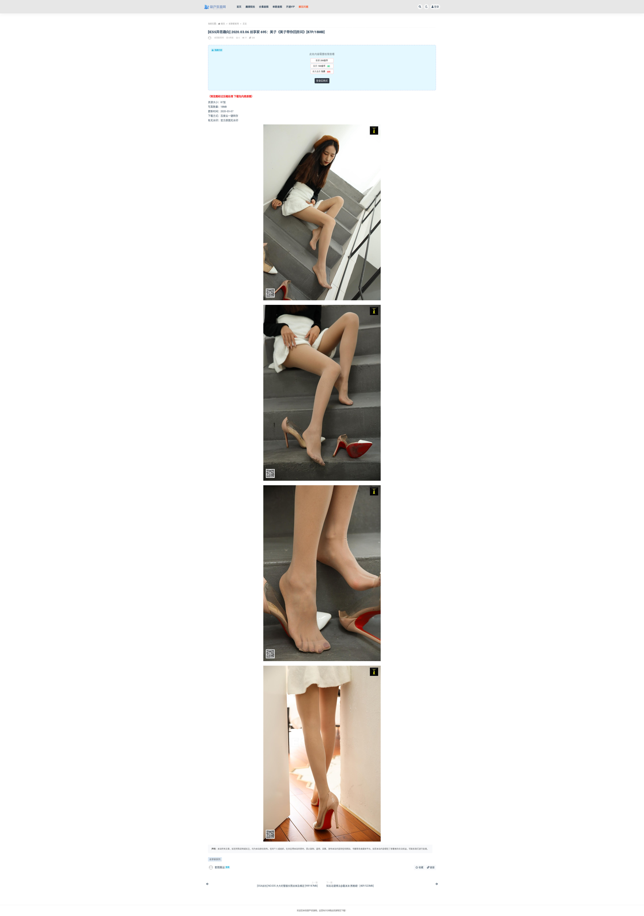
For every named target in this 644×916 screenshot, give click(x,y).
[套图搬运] (210, 38)
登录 (436, 6)
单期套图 (277, 6)
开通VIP (290, 6)
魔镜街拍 (250, 6)
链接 (432, 867)
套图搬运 (222, 867)
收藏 (420, 867)
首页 (239, 6)
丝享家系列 (234, 24)
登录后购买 (322, 80)
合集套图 (264, 6)
